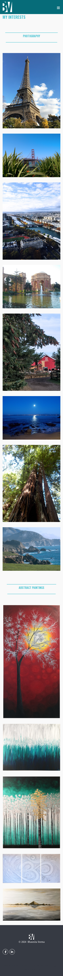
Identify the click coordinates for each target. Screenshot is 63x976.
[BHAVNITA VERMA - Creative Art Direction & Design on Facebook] (5, 952)
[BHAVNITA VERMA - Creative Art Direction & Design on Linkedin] (12, 952)
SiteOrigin (36, 969)
